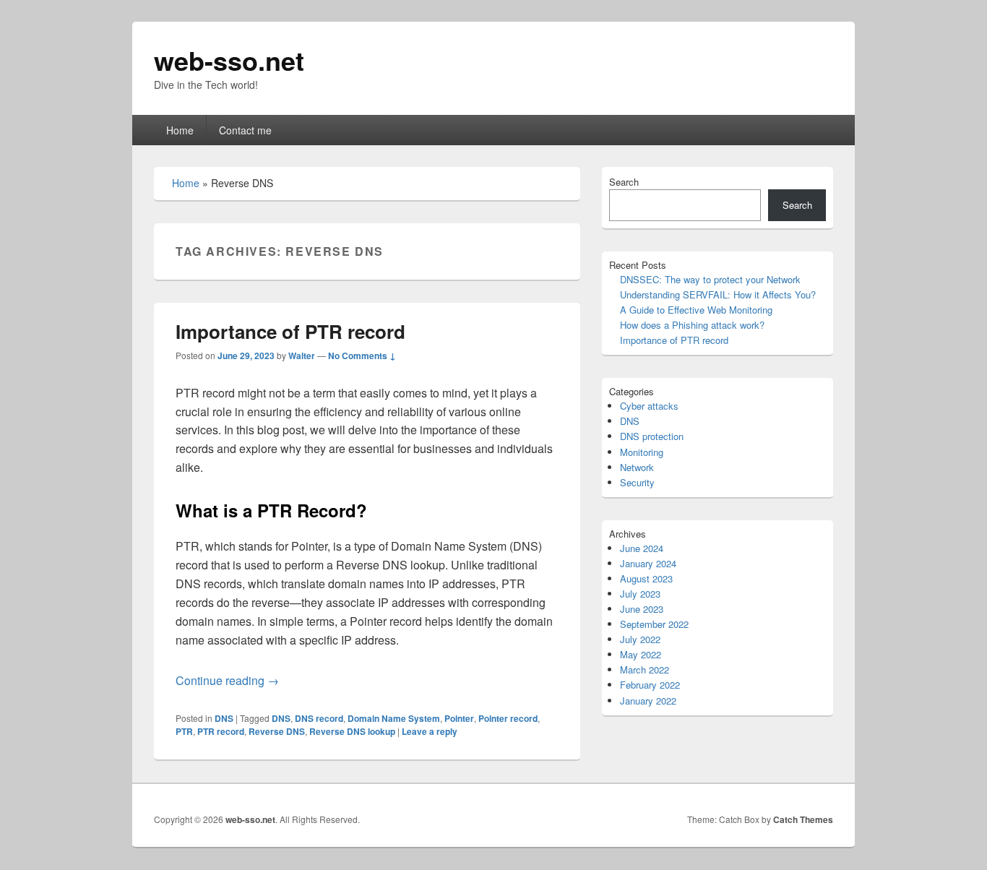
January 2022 (648, 700)
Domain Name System (394, 718)
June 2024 (641, 548)
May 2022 (640, 654)
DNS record (319, 718)
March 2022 (644, 669)
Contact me (245, 130)
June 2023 (641, 609)
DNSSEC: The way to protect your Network (710, 279)
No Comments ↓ (362, 355)
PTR (184, 731)
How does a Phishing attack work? (692, 325)
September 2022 (654, 624)
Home (180, 130)
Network (637, 467)
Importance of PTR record (290, 331)
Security (637, 482)
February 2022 (650, 685)
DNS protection (652, 436)
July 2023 (640, 593)
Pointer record (508, 718)
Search (624, 182)
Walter (301, 355)
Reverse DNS (277, 731)
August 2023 (646, 578)
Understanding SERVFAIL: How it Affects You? (718, 294)
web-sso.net (229, 60)
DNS (224, 718)
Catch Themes (803, 819)
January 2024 (648, 563)
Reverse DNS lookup (352, 731)
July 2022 (640, 639)
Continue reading (227, 680)
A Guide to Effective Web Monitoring (696, 309)
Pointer (459, 718)
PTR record (220, 731)
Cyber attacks (649, 406)
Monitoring (641, 452)
